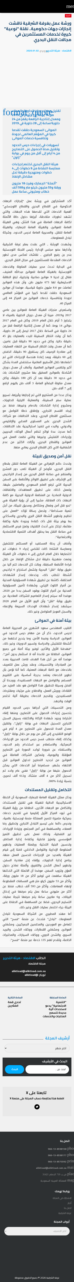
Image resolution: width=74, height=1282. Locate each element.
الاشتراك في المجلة (62, 1198)
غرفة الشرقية (64, 1213)
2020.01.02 (32, 50)
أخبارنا (68, 15)
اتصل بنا (67, 1208)
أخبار (69, 1203)
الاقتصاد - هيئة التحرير (58, 50)
